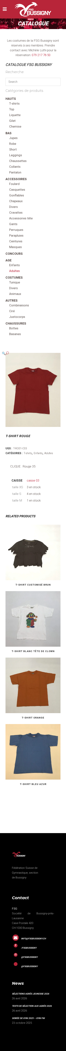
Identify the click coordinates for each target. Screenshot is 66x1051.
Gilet (12, 120)
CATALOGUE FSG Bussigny (29, 64)
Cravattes (16, 212)
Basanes (15, 334)
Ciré (12, 311)
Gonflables (16, 195)
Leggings (15, 155)
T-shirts (14, 103)
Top (11, 109)
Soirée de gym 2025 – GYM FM (28, 1018)
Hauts (11, 98)
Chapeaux (16, 201)
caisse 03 (33, 480)
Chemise (15, 126)
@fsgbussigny (29, 957)
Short (13, 149)
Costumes (14, 277)
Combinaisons (19, 305)
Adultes (14, 271)
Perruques (16, 230)
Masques (15, 247)
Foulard (14, 184)
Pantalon (15, 172)
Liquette (15, 115)
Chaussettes (18, 161)
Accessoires (16, 179)
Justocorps (17, 317)
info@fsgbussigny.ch (33, 938)
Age (9, 260)
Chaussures (16, 323)
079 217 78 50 (41, 55)
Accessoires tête (21, 218)
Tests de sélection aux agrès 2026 (32, 1006)
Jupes (13, 138)
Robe (12, 143)
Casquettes (17, 189)
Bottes (13, 328)
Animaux (15, 294)
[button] (29, 353)
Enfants (14, 265)
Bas (9, 133)
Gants (13, 224)
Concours (14, 253)
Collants (15, 166)
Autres (12, 300)
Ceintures (15, 241)
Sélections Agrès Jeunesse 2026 (30, 993)
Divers (13, 207)
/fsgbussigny (28, 948)
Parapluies (16, 235)
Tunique (14, 282)
